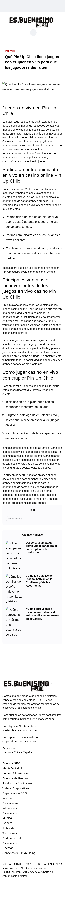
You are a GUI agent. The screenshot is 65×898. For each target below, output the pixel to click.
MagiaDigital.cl (12, 768)
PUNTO (36, 864)
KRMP (26, 864)
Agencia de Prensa (15, 778)
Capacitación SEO (14, 793)
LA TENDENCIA (52, 864)
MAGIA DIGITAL (12, 864)
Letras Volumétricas (15, 773)
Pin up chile (14, 518)
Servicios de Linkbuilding (19, 853)
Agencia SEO (11, 763)
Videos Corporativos (16, 788)
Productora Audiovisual (17, 783)
